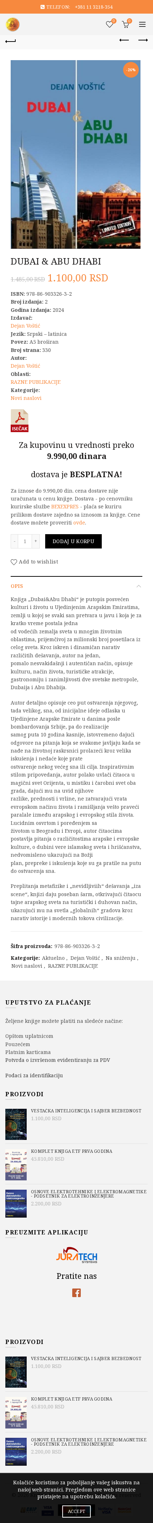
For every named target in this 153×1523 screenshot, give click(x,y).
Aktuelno (53, 957)
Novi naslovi (26, 398)
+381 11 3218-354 (94, 7)
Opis (17, 585)
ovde (79, 522)
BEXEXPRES (65, 506)
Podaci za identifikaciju (34, 1075)
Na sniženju (121, 957)
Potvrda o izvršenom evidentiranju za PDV (57, 1060)
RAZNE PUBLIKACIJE (35, 381)
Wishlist (114, 21)
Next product (142, 40)
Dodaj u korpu (73, 541)
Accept (76, 1511)
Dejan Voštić (25, 325)
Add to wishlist (38, 561)
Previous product (124, 40)
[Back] (11, 40)
